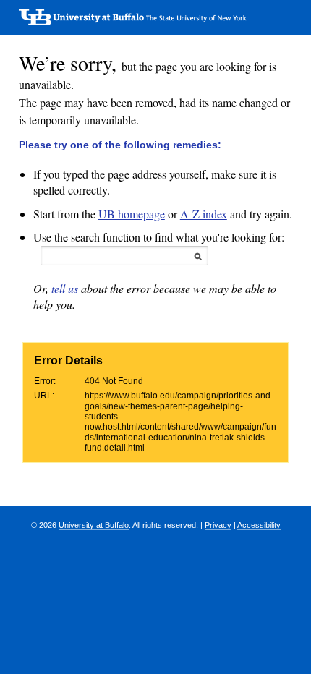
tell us (64, 288)
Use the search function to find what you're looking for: (158, 236)
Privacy (218, 525)
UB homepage (131, 213)
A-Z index (203, 213)
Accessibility (259, 525)
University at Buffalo (94, 525)
